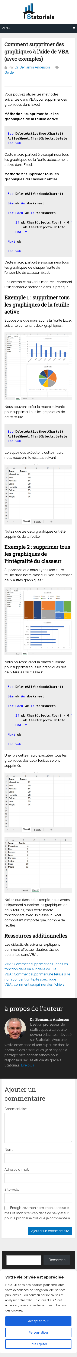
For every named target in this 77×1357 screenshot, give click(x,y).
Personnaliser (38, 1332)
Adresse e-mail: (16, 1169)
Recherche (57, 1260)
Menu (5, 28)
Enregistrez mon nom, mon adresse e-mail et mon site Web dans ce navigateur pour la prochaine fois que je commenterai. (37, 1213)
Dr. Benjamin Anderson (32, 67)
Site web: (11, 1189)
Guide (9, 72)
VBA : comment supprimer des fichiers (34, 984)
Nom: (8, 1149)
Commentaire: (15, 1109)
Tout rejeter (38, 1344)
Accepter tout (38, 1321)
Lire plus (27, 1065)
